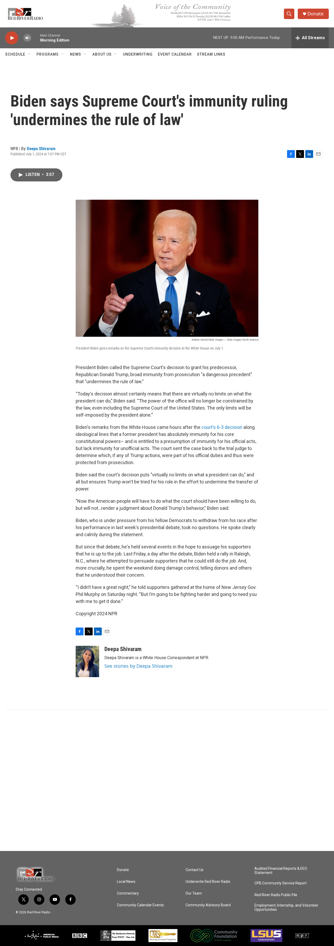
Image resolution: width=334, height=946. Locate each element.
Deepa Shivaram (41, 148)
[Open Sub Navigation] (29, 54)
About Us (102, 54)
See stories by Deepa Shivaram (138, 666)
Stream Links (211, 54)
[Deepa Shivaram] (87, 661)
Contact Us (195, 870)
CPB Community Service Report (280, 883)
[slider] (36, 37)
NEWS (75, 54)
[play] (12, 38)
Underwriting (138, 54)
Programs (48, 54)
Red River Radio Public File (275, 895)
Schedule (15, 54)
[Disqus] (167, 780)
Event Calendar (175, 54)
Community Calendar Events (140, 905)
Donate (315, 13)
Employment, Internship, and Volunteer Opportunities (286, 907)
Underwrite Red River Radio (208, 882)
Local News (126, 882)
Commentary (128, 893)
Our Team (194, 893)
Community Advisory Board (208, 905)
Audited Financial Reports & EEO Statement (280, 871)
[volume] (27, 38)
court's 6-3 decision (221, 427)
